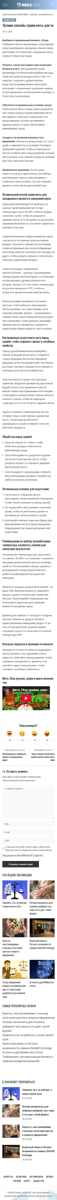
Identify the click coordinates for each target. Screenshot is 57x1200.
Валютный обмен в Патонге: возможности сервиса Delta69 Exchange (42, 944)
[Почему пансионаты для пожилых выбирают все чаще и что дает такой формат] (42, 889)
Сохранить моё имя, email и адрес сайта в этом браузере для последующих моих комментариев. (29, 848)
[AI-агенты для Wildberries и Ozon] (42, 969)
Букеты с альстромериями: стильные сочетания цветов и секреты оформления (12, 948)
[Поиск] (51, 5)
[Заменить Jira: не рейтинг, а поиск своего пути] (14, 889)
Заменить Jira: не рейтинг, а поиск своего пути (14, 904)
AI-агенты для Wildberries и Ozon (22, 1052)
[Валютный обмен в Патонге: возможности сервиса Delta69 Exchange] (42, 927)
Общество (9, 19)
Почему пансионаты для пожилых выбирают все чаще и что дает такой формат (41, 908)
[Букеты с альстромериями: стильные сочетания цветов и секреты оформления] (14, 927)
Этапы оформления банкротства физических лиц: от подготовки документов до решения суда (14, 989)
